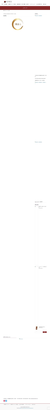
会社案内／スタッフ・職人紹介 (14, 404)
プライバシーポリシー (28, 404)
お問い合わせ (33, 404)
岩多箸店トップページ (6, 404)
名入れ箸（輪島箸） (21, 404)
